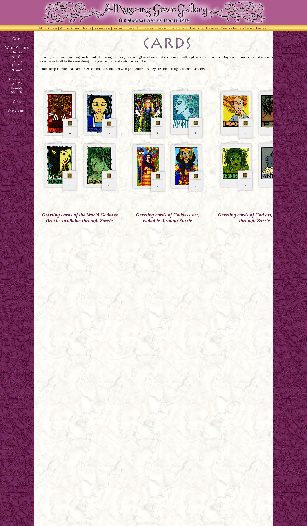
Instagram (197, 28)
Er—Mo (17, 88)
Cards (183, 28)
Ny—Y (16, 70)
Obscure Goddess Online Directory (244, 28)
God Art (119, 28)
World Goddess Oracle (76, 28)
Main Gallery (48, 28)
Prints (173, 28)
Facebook (212, 28)
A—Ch (17, 57)
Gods (17, 101)
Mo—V (16, 93)
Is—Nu (17, 66)
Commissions (145, 28)
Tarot (130, 28)
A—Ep (17, 84)
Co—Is (17, 61)
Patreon (161, 28)
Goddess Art (102, 28)
